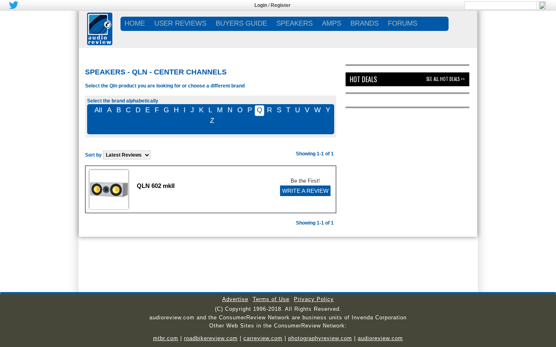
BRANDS (364, 23)
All (98, 110)
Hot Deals (363, 79)
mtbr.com (165, 338)
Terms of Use (271, 299)
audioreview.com (380, 338)
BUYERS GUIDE (241, 23)
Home (135, 23)
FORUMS (402, 23)
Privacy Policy (314, 299)
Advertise (235, 299)
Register (281, 5)
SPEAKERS (294, 23)
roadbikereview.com (211, 338)
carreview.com (262, 338)
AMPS (331, 23)
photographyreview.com (320, 338)
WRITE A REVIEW (305, 191)
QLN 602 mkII (156, 185)
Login (260, 5)
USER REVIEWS (180, 23)
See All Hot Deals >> (445, 79)
